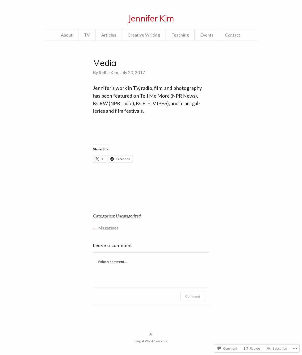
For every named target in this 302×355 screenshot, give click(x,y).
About (66, 35)
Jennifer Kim (151, 18)
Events (206, 35)
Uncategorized (128, 215)
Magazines (108, 227)
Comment (192, 296)
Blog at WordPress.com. (151, 341)
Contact (232, 35)
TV (87, 35)
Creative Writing (144, 35)
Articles (108, 35)
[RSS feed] (151, 334)
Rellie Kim (108, 72)
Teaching (180, 35)
